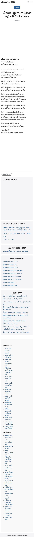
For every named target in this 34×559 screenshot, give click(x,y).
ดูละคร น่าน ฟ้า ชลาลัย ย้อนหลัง (8, 351)
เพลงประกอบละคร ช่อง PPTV (12, 276)
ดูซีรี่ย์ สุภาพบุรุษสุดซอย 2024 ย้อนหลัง (8, 502)
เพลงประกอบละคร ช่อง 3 (10, 262)
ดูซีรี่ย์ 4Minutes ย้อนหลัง (9, 453)
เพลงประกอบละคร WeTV (10, 285)
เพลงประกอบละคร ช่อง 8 (10, 268)
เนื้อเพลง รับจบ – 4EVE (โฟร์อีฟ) (12, 299)
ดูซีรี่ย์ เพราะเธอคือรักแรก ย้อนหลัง (8, 405)
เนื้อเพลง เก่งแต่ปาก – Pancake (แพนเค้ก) (15, 312)
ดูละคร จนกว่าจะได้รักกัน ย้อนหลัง (8, 398)
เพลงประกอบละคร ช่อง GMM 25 (13, 270)
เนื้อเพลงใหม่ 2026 (8, 2)
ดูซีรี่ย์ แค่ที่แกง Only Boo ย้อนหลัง (9, 489)
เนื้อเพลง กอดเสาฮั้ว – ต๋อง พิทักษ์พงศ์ (14, 321)
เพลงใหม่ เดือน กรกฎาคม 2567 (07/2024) (15, 251)
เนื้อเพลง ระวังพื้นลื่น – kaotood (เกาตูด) (15, 296)
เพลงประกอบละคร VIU (10, 282)
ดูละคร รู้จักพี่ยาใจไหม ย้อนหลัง (8, 468)
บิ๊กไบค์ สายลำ (6, 174)
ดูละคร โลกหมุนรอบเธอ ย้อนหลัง (8, 392)
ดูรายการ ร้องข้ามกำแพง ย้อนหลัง (8, 509)
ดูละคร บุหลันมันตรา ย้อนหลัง (8, 379)
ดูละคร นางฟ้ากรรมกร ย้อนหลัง (8, 385)
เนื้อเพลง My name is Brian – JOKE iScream (16, 332)
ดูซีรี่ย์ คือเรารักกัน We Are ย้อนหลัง (9, 496)
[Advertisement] (17, 40)
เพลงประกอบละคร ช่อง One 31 (12, 273)
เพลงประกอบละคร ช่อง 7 (10, 265)
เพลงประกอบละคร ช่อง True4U (12, 279)
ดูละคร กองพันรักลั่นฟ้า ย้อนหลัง (9, 483)
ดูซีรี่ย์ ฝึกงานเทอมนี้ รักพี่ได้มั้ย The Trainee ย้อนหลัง (8, 440)
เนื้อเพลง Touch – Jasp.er (10, 324)
